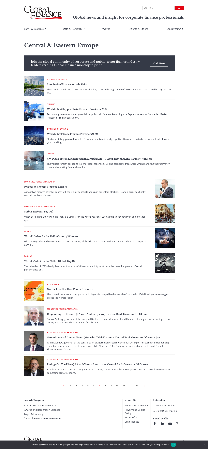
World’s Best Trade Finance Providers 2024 (72, 134)
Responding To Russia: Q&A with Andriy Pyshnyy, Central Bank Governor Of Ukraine (98, 314)
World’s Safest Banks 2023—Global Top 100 (50, 261)
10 (123, 385)
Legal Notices (132, 421)
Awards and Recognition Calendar (42, 409)
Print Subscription (165, 405)
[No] (204, 444)
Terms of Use (132, 417)
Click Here (159, 63)
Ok (173, 444)
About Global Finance (136, 405)
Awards (106, 28)
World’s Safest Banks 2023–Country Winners (51, 236)
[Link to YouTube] (170, 423)
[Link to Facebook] (154, 423)
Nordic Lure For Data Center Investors (70, 289)
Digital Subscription (166, 411)
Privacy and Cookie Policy (135, 411)
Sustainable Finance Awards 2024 (67, 84)
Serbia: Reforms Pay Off (38, 211)
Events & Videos (138, 28)
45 (137, 385)
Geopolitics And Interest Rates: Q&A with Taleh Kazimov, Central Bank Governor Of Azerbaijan (103, 337)
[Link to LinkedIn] (162, 423)
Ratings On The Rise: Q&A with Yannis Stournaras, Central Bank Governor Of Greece (97, 364)
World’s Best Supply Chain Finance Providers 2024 (77, 109)
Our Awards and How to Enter (40, 405)
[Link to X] (178, 423)
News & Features (34, 28)
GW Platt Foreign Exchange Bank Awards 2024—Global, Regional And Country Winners (99, 158)
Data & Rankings (72, 28)
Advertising (174, 28)
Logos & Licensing (33, 414)
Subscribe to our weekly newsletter (43, 418)
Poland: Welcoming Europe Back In (45, 186)
